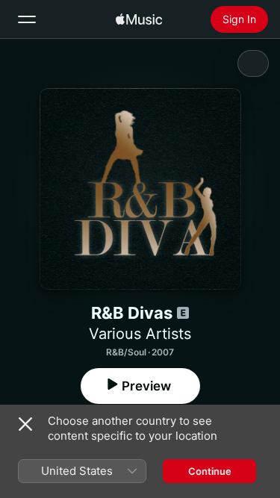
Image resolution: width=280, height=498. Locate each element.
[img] (139, 19)
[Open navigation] (26, 19)
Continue (209, 471)
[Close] (25, 424)
